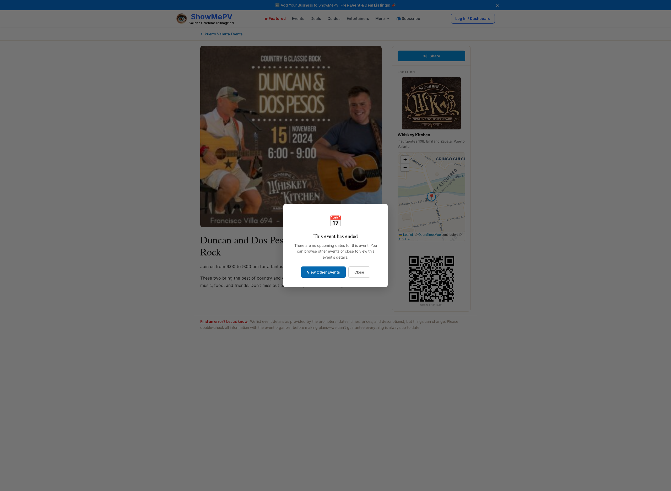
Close (359, 272)
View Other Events (323, 272)
